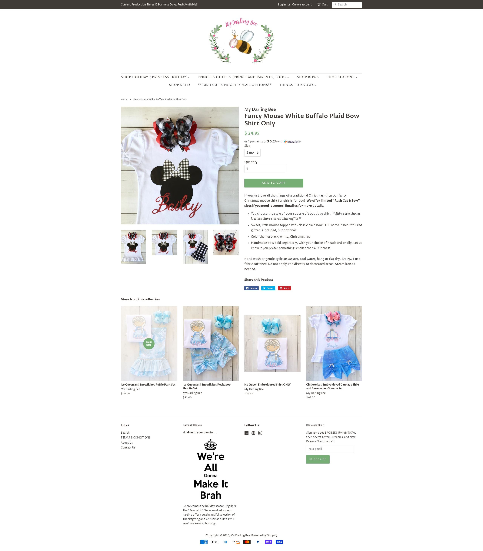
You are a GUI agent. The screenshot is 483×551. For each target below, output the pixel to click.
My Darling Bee (240, 535)
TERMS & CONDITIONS (136, 437)
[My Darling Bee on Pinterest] (253, 434)
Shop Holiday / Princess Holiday (154, 77)
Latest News (192, 425)
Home (124, 99)
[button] (303, 141)
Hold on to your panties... (199, 432)
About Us (127, 443)
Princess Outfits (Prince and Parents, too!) (242, 77)
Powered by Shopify (264, 535)
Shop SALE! (179, 85)
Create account (302, 4)
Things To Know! (296, 85)
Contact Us (128, 447)
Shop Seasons (341, 77)
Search (125, 433)
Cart (325, 4)
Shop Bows (308, 77)
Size (247, 146)
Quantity (251, 162)
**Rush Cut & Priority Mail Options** (235, 85)
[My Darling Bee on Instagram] (260, 434)
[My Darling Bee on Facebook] (246, 434)
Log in (282, 4)
